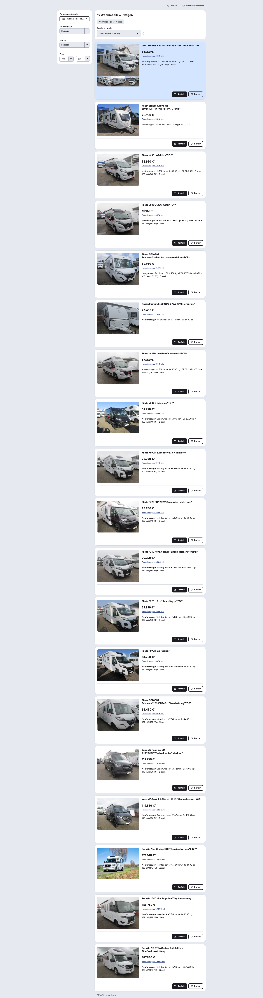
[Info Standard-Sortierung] (143, 33)
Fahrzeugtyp (66, 26)
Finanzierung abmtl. (153, 56)
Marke (63, 40)
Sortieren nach (104, 28)
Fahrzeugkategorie (69, 14)
